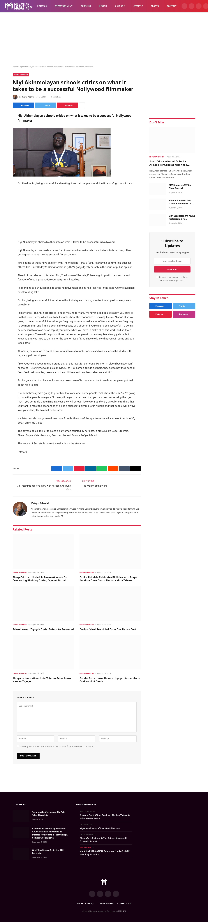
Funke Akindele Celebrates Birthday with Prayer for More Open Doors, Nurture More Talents (108, 579)
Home (15, 67)
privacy (172, 280)
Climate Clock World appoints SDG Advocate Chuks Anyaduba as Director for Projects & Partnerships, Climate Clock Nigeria (50, 833)
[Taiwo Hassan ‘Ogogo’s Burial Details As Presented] (43, 603)
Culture (120, 6)
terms (162, 280)
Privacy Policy (86, 903)
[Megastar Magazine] (18, 6)
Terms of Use (106, 903)
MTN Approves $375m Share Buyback (180, 186)
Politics (42, 6)
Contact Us (124, 903)
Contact (172, 6)
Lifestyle (138, 6)
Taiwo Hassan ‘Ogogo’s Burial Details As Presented (43, 629)
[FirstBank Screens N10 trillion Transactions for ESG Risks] (157, 204)
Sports (155, 6)
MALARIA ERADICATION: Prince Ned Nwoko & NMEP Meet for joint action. (105, 853)
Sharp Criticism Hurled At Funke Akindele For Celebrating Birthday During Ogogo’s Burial (40, 579)
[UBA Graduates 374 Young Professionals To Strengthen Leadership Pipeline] (157, 220)
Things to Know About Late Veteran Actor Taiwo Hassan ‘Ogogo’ (42, 680)
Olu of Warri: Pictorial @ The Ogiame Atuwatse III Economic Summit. (103, 840)
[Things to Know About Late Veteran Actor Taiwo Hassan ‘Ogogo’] (43, 652)
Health (103, 6)
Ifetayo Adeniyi (28, 97)
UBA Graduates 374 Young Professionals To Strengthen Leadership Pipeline (182, 217)
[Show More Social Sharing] (82, 105)
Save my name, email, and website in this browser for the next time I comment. (56, 746)
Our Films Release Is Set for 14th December (48, 852)
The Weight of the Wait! (94, 485)
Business (86, 6)
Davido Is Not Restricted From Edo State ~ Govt (107, 629)
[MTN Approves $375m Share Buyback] (157, 189)
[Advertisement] (104, 39)
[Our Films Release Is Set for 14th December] (21, 854)
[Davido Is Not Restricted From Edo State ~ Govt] (110, 603)
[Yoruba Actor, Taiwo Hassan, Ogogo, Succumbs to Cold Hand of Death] (110, 652)
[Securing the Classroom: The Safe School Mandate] (21, 816)
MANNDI (122, 911)
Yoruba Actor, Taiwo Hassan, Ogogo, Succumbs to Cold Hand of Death (109, 680)
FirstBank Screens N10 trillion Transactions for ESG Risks (180, 202)
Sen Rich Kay (85, 848)
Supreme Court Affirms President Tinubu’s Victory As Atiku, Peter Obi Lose (105, 817)
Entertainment (64, 6)
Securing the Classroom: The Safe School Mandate (48, 814)
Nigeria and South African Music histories (100, 828)
